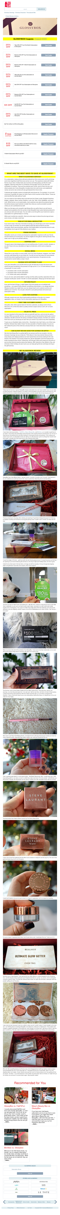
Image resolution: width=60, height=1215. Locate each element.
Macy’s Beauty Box (30, 432)
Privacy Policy (11, 1207)
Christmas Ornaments (20, 12)
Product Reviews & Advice (12, 16)
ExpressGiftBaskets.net (47, 1207)
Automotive (34, 1202)
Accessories (11, 1202)
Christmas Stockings (9, 12)
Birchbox (40, 432)
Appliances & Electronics (19, 1201)
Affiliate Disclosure (21, 1207)
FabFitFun (22, 432)
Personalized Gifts (31, 12)
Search (41, 9)
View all (30, 1173)
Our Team (30, 1207)
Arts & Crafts (26, 1202)
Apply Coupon (48, 134)
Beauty (48, 1202)
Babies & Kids (41, 1202)
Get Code (48, 45)
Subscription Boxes (16, 1169)
